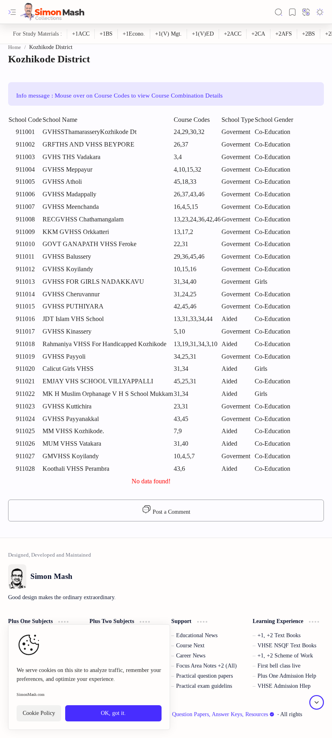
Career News (190, 656)
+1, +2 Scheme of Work (285, 656)
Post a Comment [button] (170, 512)
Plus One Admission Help (287, 676)
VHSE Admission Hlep (284, 686)
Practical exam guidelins (204, 686)
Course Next (190, 645)
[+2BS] (308, 34)
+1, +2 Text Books (279, 635)
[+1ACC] (81, 34)
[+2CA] (258, 34)
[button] (12, 12)
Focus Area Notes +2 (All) (206, 666)
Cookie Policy (39, 713)
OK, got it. (113, 713)
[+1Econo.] (134, 34)
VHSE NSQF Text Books (287, 645)
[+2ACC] (233, 34)
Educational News (196, 635)
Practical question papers (204, 676)
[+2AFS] (283, 34)
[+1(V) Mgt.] (168, 34)
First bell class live (279, 666)
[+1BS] (106, 34)
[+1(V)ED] (203, 34)
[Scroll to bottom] (316, 702)
